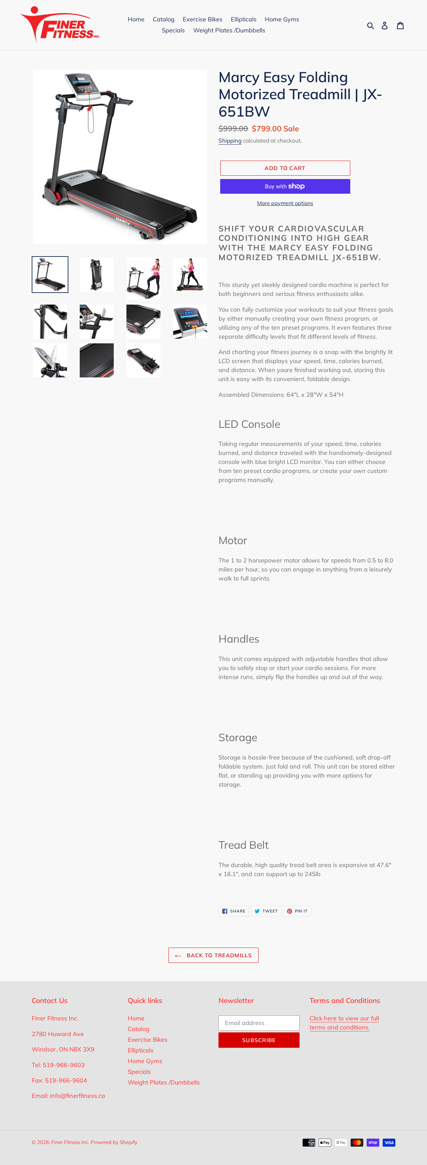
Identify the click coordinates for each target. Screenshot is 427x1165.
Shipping (230, 140)
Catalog (138, 1029)
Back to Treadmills (218, 955)
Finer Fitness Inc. (70, 1142)
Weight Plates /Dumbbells (164, 1082)
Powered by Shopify (114, 1142)
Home (136, 1018)
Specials (139, 1071)
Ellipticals (140, 1050)
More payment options (285, 203)
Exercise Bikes (147, 1039)
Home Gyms (145, 1061)
